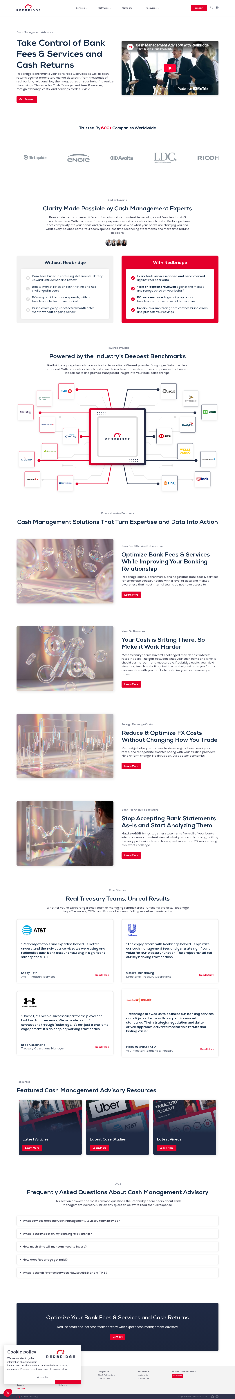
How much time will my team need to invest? (55, 1246)
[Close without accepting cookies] (16, 1382)
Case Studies (104, 1378)
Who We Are (143, 1378)
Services (80, 8)
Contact (199, 8)
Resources (151, 8)
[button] (7, 1392)
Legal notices (184, 1397)
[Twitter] (212, 1396)
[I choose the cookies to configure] (42, 1382)
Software (103, 8)
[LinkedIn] (217, 1396)
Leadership (143, 1375)
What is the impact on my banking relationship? (57, 1234)
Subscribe (177, 1376)
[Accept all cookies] (68, 1382)
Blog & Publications (106, 1375)
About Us (142, 1372)
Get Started (27, 99)
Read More (102, 975)
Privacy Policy (200, 1397)
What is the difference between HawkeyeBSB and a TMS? (65, 1273)
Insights (102, 1372)
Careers (20, 1385)
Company (127, 8)
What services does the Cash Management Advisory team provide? (71, 1221)
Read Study (206, 975)
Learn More (131, 594)
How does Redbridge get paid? (45, 1259)
